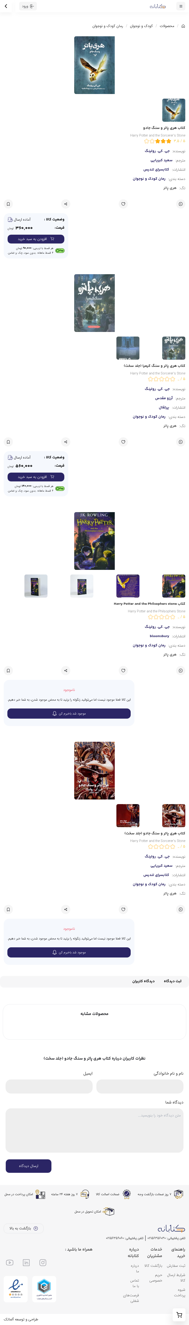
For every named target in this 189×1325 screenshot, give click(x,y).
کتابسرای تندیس (156, 875)
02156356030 (157, 1238)
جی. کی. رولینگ (157, 857)
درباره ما (135, 1268)
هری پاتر (170, 894)
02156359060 (115, 1238)
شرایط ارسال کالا (176, 1277)
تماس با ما (134, 1283)
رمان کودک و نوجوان (107, 26)
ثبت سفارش (176, 1266)
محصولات (167, 26)
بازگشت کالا (153, 1266)
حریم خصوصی (155, 1277)
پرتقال (164, 407)
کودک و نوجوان (141, 26)
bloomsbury (159, 636)
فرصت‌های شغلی (131, 1298)
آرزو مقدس (164, 398)
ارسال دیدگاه (28, 1166)
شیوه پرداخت (179, 1292)
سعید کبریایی (162, 866)
